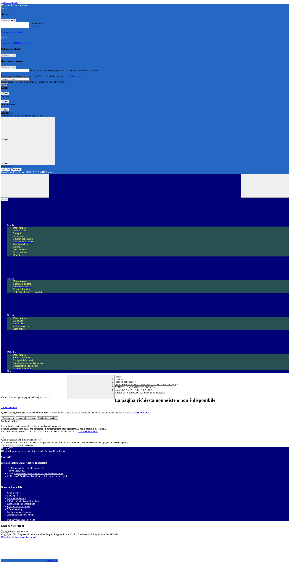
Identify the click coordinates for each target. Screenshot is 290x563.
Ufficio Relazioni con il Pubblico (23, 501)
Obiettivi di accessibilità (18, 506)
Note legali (12, 495)
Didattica (119, 379)
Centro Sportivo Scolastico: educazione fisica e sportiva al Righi (145, 384)
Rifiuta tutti (26, 418)
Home (118, 376)
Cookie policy (14, 493)
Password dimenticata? (12, 32)
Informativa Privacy (16, 498)
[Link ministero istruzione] (14, 5)
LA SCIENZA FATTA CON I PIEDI (133, 390)
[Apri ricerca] (265, 186)
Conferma (16, 169)
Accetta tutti (47, 418)
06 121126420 (18, 470)
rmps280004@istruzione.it (38, 473)
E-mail (33, 70)
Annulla (5, 169)
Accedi (5, 8)
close (4, 199)
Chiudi (5, 93)
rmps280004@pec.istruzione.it (40, 476)
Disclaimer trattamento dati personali (18, 537)
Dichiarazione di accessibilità (21, 504)
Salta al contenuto (9, 2)
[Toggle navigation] (25, 186)
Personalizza (8, 418)
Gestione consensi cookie (19, 512)
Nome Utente (36, 23)
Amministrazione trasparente (20, 514)
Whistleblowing (14, 509)
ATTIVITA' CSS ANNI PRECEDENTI (134, 387)
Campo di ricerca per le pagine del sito (19, 397)
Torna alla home (9, 407)
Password (34, 26)
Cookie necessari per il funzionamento (19, 439)
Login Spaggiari (78, 76)
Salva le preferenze (24, 445)
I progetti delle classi (124, 381)
